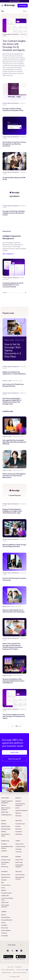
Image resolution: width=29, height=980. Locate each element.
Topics (24, 11)
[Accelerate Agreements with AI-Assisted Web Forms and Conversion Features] (14, 267)
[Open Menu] (2, 5)
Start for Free (14, 752)
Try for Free (22, 5)
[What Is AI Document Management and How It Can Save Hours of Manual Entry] (14, 459)
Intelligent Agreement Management (11, 34)
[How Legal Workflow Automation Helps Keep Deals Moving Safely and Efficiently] (14, 425)
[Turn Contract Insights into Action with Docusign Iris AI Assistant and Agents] (14, 25)
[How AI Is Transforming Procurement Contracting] (14, 562)
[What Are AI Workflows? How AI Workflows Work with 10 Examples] (14, 595)
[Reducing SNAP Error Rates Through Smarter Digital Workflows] (14, 528)
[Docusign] (10, 5)
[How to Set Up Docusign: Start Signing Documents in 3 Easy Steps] (14, 327)
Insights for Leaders (9, 340)
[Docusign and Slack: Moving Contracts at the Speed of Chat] (14, 92)
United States (12, 945)
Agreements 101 (6, 606)
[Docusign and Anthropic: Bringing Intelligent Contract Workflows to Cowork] (14, 195)
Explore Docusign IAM (14, 759)
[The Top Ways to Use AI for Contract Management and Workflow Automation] (14, 126)
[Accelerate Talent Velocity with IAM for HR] (14, 161)
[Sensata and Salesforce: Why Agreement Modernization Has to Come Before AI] (14, 664)
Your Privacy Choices (20, 969)
